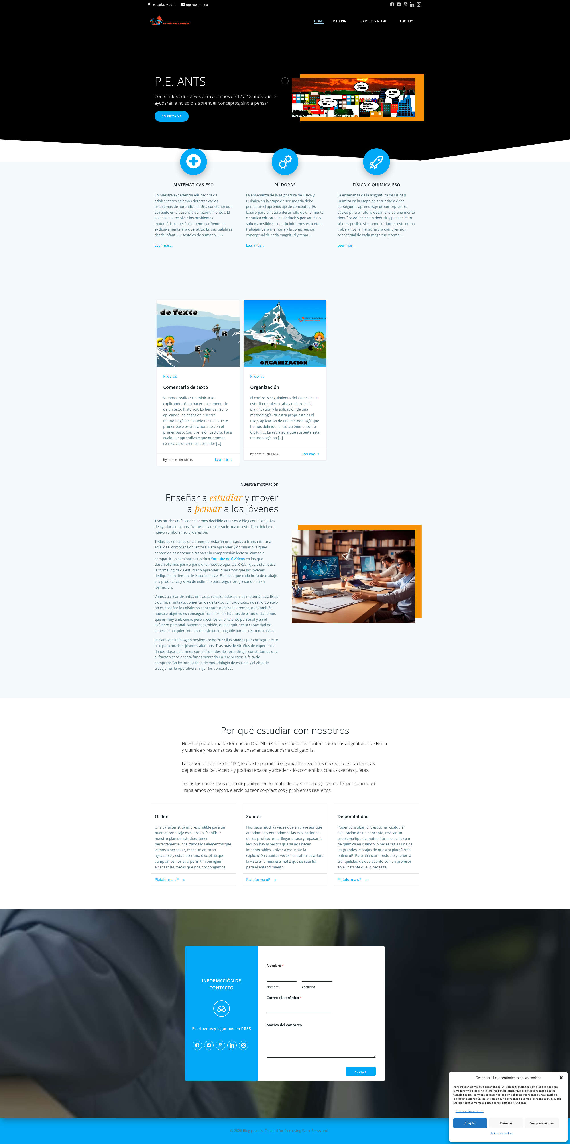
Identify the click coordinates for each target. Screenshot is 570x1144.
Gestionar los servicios (470, 1111)
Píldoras (170, 376)
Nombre (273, 987)
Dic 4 (274, 454)
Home (319, 21)
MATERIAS (340, 21)
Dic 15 (188, 460)
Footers (407, 21)
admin (172, 460)
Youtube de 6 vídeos (228, 558)
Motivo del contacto (284, 1025)
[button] (561, 1077)
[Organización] (285, 333)
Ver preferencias (542, 1123)
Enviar (360, 1072)
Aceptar (470, 1123)
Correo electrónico (284, 998)
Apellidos (308, 987)
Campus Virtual (373, 21)
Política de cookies (501, 1133)
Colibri (334, 1130)
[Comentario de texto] (198, 333)
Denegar (506, 1123)
